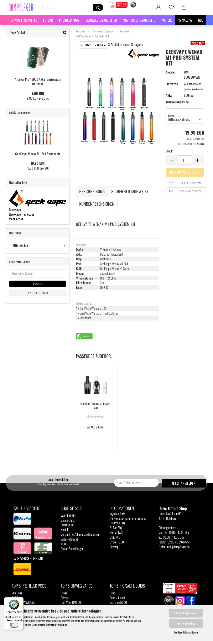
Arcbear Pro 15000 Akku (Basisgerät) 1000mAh (38, 82)
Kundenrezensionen (96, 203)
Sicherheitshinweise (130, 191)
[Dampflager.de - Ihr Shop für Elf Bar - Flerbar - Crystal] (22, 7)
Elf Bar (48, 20)
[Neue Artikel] (64, 32)
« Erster (86, 44)
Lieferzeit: (172, 84)
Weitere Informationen (186, 632)
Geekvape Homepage (22, 214)
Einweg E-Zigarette (23, 20)
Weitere (166, 20)
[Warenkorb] (184, 7)
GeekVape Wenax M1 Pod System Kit (37, 153)
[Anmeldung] (158, 7)
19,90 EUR (38, 163)
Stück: (169, 151)
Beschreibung (92, 191)
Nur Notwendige (186, 623)
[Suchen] (98, 7)
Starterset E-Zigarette (139, 20)
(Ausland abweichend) (193, 89)
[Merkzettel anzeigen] (171, 7)
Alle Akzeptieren (186, 613)
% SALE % (185, 20)
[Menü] (21, 599)
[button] (84, 336)
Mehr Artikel (16, 218)
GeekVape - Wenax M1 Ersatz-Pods (95, 406)
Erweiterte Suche (37, 293)
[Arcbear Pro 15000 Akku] (37, 55)
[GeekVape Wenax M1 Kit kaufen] (117, 110)
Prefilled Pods (69, 20)
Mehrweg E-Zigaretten (101, 20)
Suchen (37, 283)
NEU (200, 20)
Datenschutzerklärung (56, 624)
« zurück (100, 44)
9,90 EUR (37, 93)
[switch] (14, 625)
